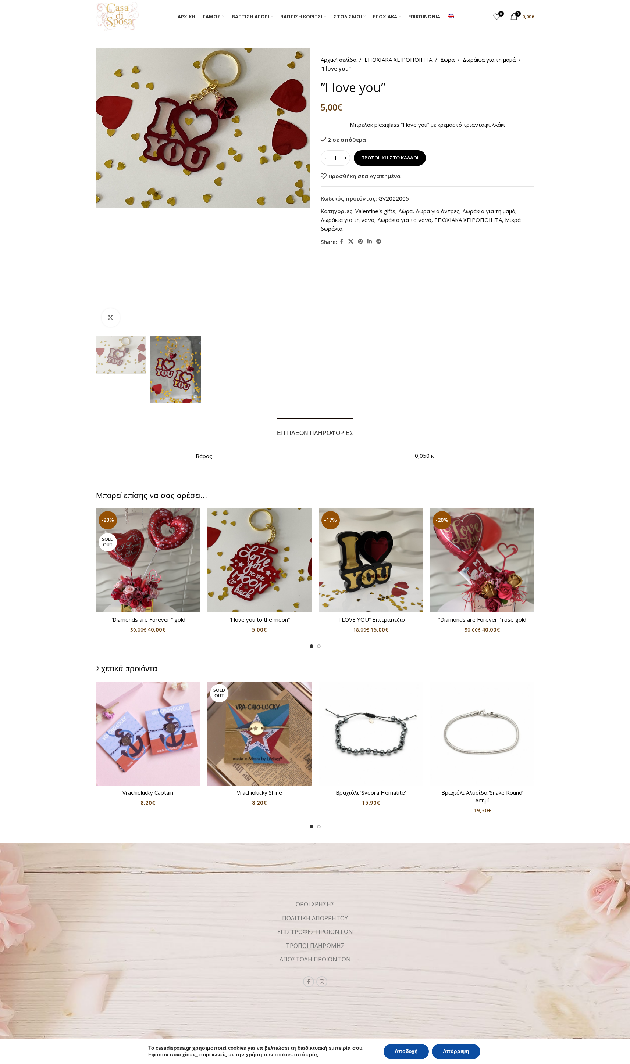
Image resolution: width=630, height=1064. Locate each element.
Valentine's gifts (375, 211)
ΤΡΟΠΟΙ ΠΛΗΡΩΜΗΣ (315, 946)
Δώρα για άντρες (437, 211)
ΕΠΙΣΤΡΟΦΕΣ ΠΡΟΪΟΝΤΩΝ (315, 932)
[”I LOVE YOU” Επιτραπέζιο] (371, 560)
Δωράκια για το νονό (404, 219)
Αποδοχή (406, 1051)
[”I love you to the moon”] (259, 560)
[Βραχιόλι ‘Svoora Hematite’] (371, 734)
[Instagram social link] (321, 981)
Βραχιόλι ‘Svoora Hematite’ (371, 792)
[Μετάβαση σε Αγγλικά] (451, 16)
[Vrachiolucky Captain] (148, 734)
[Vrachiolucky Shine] (259, 734)
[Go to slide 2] (319, 646)
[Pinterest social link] (360, 242)
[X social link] (351, 242)
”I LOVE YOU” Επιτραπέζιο (371, 619)
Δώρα (447, 59)
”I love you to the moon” (259, 619)
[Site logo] (117, 15)
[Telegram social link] (379, 242)
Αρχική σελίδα (338, 59)
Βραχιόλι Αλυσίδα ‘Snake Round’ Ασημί (482, 796)
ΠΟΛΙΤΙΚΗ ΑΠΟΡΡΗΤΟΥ (315, 918)
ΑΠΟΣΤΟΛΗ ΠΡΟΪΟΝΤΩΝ (315, 959)
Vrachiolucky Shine (259, 792)
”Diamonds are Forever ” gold (148, 619)
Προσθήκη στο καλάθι (390, 157)
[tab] (315, 429)
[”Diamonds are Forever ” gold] (148, 560)
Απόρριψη (456, 1051)
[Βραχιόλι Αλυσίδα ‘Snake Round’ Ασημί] (482, 734)
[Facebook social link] (341, 242)
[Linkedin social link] (369, 242)
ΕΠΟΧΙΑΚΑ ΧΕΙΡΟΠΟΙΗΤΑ (398, 59)
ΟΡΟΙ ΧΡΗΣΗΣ (315, 904)
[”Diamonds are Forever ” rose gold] (482, 560)
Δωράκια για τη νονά (347, 219)
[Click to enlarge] (111, 317)
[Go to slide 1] (311, 646)
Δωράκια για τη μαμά (489, 59)
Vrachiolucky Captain (147, 792)
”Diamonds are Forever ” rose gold (482, 619)
